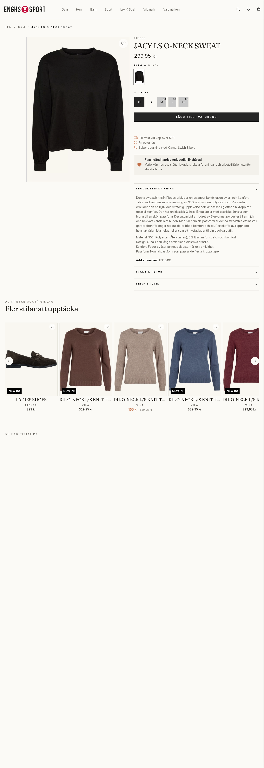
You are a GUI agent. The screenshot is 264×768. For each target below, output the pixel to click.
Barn (93, 9)
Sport (108, 9)
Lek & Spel (127, 9)
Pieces (140, 38)
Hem (8, 27)
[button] (9, 361)
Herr (79, 9)
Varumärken (171, 9)
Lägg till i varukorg (196, 116)
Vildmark (149, 9)
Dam (65, 9)
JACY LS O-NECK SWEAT (51, 27)
